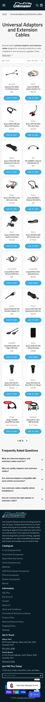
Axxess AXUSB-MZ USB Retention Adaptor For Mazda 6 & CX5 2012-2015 (11, 306)
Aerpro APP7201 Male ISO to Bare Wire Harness (33, 121)
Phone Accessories (10, 575)
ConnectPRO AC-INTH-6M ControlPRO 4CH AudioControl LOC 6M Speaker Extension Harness (11, 269)
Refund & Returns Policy (13, 621)
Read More (33, 283)
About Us (6, 605)
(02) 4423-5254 (8, 661)
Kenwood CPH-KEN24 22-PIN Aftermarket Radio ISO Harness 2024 (11, 84)
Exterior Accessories (11, 579)
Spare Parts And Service (12, 558)
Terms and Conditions (11, 609)
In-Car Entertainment (11, 550)
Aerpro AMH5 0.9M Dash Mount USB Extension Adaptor (11, 121)
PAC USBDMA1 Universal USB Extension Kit (33, 158)
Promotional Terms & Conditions (16, 613)
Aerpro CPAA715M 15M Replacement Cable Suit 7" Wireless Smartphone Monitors (33, 306)
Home (4, 14)
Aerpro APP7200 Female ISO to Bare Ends (11, 195)
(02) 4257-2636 (8, 648)
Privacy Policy (8, 617)
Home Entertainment (11, 562)
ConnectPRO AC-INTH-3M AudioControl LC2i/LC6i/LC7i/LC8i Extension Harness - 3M (33, 269)
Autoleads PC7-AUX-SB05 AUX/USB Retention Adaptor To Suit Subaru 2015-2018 (33, 417)
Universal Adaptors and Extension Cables (26, 14)
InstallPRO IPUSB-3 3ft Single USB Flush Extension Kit (11, 343)
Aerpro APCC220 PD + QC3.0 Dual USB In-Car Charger (11, 380)
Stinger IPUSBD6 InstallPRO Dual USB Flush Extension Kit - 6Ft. (11, 417)
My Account (7, 596)
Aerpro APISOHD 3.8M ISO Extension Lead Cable (33, 232)
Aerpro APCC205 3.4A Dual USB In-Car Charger (33, 380)
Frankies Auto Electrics (26, 697)
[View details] (14, 515)
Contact (5, 601)
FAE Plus (6, 592)
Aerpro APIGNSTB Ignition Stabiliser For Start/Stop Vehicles (33, 84)
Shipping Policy (8, 625)
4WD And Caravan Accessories (15, 571)
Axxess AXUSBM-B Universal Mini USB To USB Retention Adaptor (33, 195)
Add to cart (12, 98)
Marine (5, 583)
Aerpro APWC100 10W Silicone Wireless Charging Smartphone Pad (33, 343)
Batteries (6, 566)
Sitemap (5, 629)
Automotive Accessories (12, 554)
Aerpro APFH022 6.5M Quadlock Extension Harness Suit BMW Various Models (11, 232)
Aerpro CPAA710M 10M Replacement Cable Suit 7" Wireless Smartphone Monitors (11, 158)
